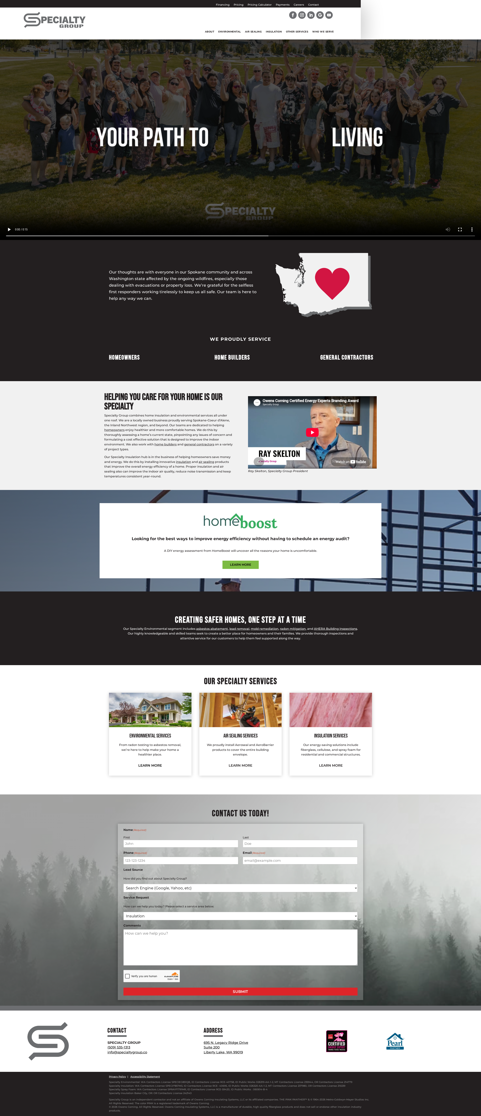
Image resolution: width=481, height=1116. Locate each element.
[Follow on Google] (320, 15)
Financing (223, 4)
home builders (165, 444)
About (209, 31)
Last (246, 837)
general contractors (199, 444)
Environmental (229, 31)
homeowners (114, 430)
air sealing (206, 462)
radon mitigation (293, 629)
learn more (331, 765)
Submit (240, 991)
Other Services (297, 31)
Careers (299, 4)
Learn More (240, 564)
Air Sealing (253, 31)
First (126, 837)
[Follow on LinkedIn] (311, 15)
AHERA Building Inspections (335, 629)
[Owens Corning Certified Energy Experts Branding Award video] (312, 432)
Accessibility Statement (145, 1076)
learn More (150, 765)
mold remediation (264, 629)
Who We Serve (323, 31)
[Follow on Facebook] (293, 15)
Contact (313, 4)
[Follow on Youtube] (329, 15)
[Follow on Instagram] (302, 15)
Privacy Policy (117, 1076)
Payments (283, 4)
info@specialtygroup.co (127, 1052)
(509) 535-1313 (118, 1047)
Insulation (274, 31)
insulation (183, 462)
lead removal (239, 629)
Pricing (239, 4)
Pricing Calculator (260, 4)
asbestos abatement (212, 629)
